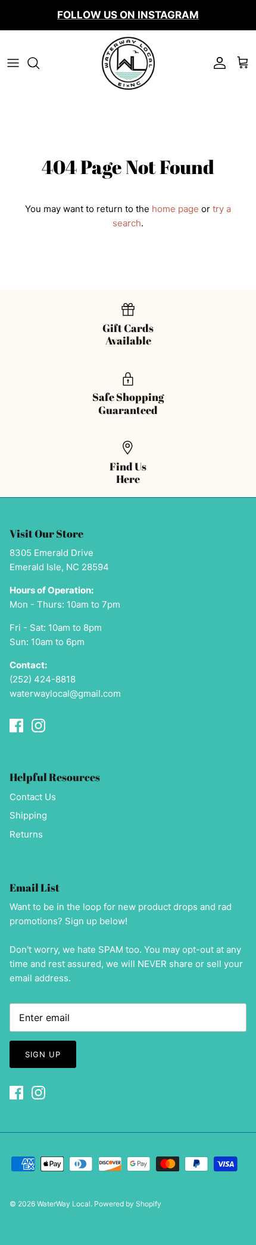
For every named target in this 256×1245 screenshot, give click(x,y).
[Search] (39, 63)
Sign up (43, 1054)
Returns (26, 834)
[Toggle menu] (13, 63)
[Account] (217, 63)
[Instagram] (38, 725)
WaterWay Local (63, 1203)
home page (175, 208)
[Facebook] (16, 725)
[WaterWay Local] (128, 63)
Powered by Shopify (127, 1203)
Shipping (28, 815)
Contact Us (33, 796)
